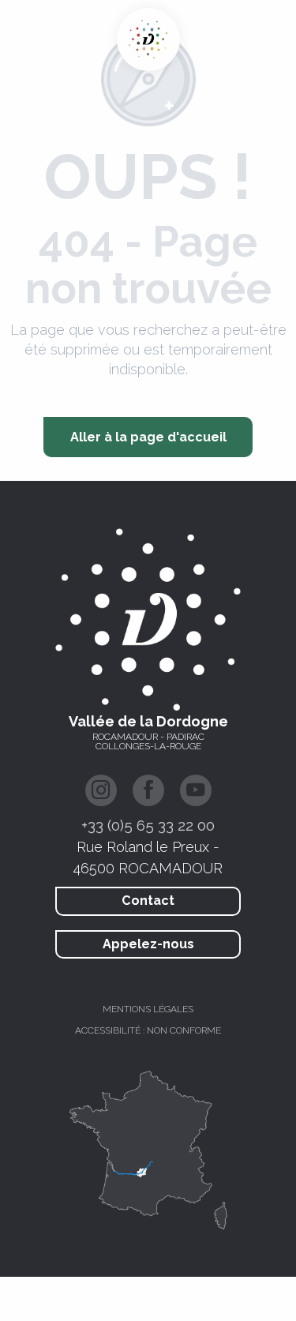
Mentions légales (148, 1009)
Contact (148, 900)
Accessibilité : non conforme (148, 1030)
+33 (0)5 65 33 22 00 (148, 825)
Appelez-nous (148, 943)
